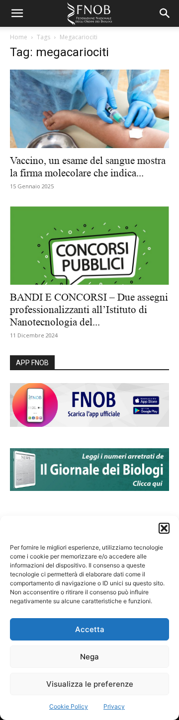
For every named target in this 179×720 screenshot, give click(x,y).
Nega (89, 656)
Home (18, 37)
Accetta (89, 629)
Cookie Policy (68, 706)
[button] (164, 528)
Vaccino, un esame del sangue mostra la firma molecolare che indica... (88, 167)
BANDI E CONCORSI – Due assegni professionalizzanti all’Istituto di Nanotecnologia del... (89, 309)
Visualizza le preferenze (89, 684)
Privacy (114, 706)
